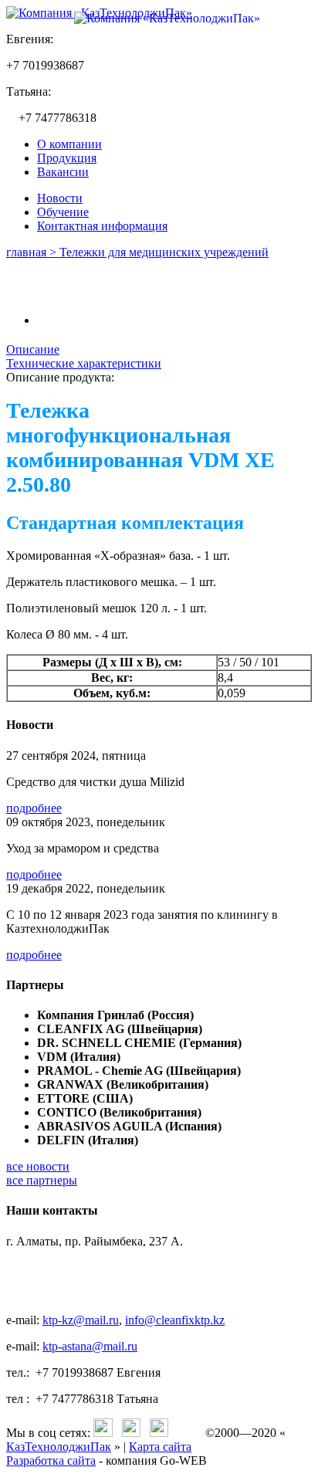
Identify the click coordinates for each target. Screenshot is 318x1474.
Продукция (66, 157)
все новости (37, 1166)
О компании (69, 144)
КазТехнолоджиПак (58, 1446)
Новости (60, 198)
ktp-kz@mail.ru (80, 1320)
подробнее (34, 808)
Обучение (63, 212)
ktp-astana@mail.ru (89, 1346)
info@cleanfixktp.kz (175, 1320)
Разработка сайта (51, 1460)
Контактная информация (102, 225)
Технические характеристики (83, 363)
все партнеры (41, 1180)
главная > (32, 252)
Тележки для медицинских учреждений (164, 252)
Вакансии (63, 171)
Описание (32, 349)
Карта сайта (160, 1446)
